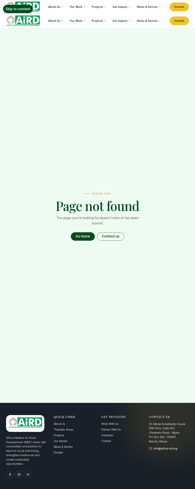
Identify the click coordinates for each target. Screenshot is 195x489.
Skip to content (18, 9)
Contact (106, 441)
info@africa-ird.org (165, 448)
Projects (97, 6)
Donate (179, 6)
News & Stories (147, 6)
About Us (54, 6)
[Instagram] (19, 474)
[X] (28, 474)
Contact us (110, 236)
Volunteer (107, 435)
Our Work (76, 6)
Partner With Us (111, 429)
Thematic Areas (63, 429)
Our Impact (120, 6)
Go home (83, 236)
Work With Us (109, 423)
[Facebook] (10, 474)
